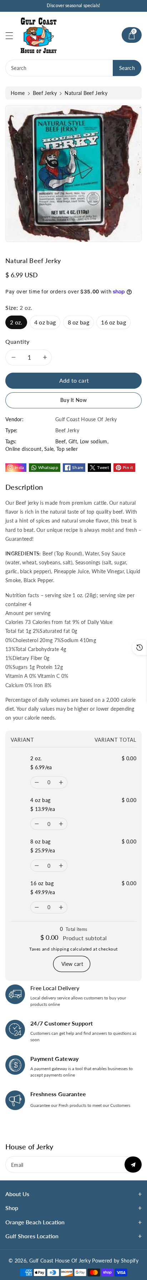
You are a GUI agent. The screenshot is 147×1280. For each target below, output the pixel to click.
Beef (60, 441)
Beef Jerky (45, 93)
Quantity (17, 341)
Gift (73, 441)
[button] (12, 35)
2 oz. (16, 322)
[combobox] (73, 68)
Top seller (67, 449)
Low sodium (93, 441)
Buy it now (73, 400)
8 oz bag (78, 322)
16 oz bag (113, 322)
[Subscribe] (133, 1164)
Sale (49, 449)
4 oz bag (45, 322)
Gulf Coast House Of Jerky (60, 1261)
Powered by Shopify (115, 1261)
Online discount (23, 449)
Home (18, 93)
